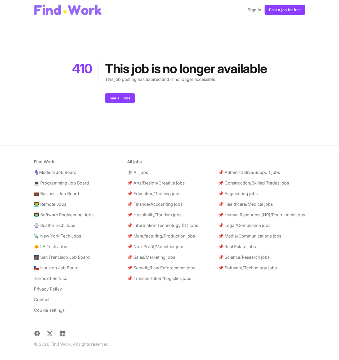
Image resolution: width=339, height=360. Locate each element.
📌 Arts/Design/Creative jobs (156, 183)
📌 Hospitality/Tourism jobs (154, 214)
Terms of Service (50, 278)
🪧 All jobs (137, 172)
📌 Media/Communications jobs (249, 236)
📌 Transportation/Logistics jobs (159, 278)
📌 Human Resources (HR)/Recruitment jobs (261, 214)
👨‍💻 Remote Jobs (50, 204)
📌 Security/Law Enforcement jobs (161, 267)
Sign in (254, 9)
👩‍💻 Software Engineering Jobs (63, 214)
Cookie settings (49, 310)
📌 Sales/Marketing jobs (151, 257)
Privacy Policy (48, 289)
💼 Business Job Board (56, 193)
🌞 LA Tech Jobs (50, 246)
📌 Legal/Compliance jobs (244, 225)
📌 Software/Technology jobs (247, 267)
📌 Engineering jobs (238, 193)
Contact (42, 299)
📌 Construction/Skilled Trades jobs (253, 183)
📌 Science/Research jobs (244, 257)
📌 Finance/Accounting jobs (154, 204)
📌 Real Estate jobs (237, 246)
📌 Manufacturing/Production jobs (161, 236)
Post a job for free (285, 9)
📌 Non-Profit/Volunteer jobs (155, 246)
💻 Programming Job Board (61, 183)
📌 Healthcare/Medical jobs (245, 204)
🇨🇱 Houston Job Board (56, 267)
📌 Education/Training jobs (153, 193)
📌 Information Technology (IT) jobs (162, 225)
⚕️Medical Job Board (55, 172)
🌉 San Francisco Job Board (62, 257)
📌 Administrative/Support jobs (249, 172)
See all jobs (120, 98)
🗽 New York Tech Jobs (57, 236)
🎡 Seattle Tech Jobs (54, 225)
